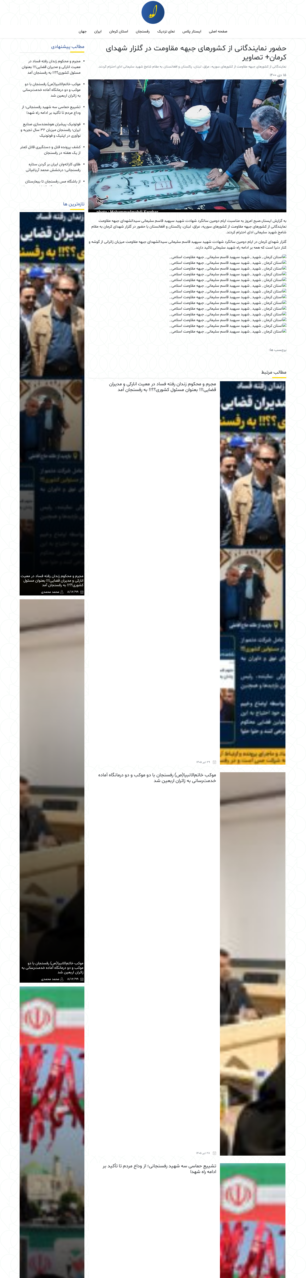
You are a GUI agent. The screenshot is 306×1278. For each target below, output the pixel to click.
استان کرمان (118, 31)
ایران (98, 31)
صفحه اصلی (218, 31)
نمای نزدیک (166, 31)
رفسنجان (143, 31)
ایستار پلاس (191, 31)
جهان (83, 31)
